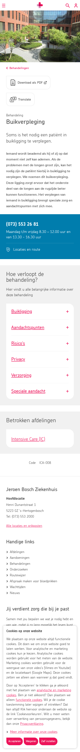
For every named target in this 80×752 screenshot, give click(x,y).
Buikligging (40, 311)
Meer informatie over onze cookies (33, 731)
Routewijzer (18, 575)
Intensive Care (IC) (28, 439)
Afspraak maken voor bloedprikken (33, 581)
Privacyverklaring (31, 723)
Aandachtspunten (40, 327)
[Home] (40, 5)
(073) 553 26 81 (22, 224)
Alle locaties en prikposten (24, 525)
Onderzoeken (19, 569)
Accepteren (14, 741)
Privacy (40, 359)
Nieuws (15, 593)
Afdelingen (17, 552)
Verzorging (40, 375)
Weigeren (31, 741)
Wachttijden (18, 587)
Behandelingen (20, 563)
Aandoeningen (20, 557)
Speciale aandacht (40, 391)
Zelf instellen (48, 741)
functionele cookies (29, 700)
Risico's (40, 343)
